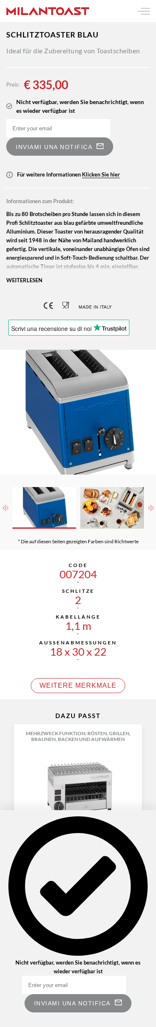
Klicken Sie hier (101, 174)
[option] (78, 412)
